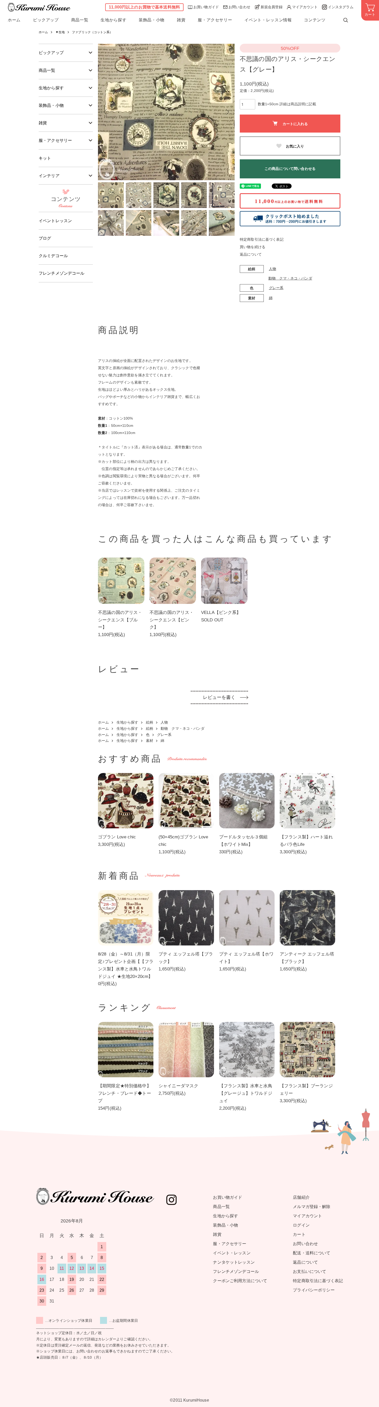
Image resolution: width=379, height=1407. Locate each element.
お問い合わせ (239, 7)
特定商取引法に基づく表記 (262, 239)
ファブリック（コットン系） (92, 32)
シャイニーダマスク (178, 1085)
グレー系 (276, 288)
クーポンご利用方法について (240, 1281)
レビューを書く (219, 697)
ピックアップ (46, 20)
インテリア (49, 175)
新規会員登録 (272, 7)
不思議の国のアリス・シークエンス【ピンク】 (172, 620)
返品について (251, 254)
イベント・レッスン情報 (268, 20)
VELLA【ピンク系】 (221, 612)
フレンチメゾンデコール (62, 273)
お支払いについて (309, 1271)
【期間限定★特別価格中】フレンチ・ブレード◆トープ (124, 1093)
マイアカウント (305, 7)
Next (227, 112)
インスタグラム (340, 7)
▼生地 (60, 32)
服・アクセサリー (215, 20)
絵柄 (149, 722)
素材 (149, 741)
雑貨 (181, 20)
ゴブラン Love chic (117, 837)
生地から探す (113, 20)
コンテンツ (314, 20)
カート (299, 1234)
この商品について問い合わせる (290, 169)
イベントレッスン (55, 221)
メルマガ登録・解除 (311, 1206)
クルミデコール (53, 256)
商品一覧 (79, 20)
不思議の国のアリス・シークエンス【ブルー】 (120, 620)
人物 (272, 269)
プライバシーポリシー (313, 1290)
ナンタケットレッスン (233, 1262)
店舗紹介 (301, 1197)
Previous (106, 112)
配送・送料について (311, 1253)
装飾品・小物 (151, 20)
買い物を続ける (252, 247)
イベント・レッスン (231, 1253)
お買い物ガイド (206, 7)
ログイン (301, 1225)
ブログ (45, 238)
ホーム (14, 20)
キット (45, 158)
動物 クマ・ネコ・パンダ (290, 278)
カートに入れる (295, 123)
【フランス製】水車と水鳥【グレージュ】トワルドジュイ (245, 1093)
